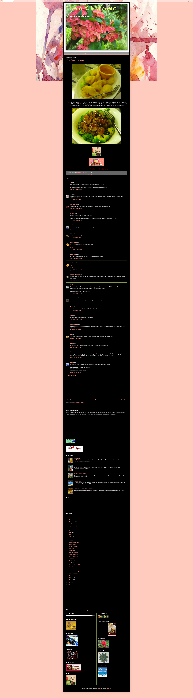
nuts (71, 334)
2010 (69, 584)
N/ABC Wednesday (73, 554)
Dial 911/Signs (72, 544)
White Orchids (72, 567)
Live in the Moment (91, 8)
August (71, 528)
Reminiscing (77, 458)
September (72, 526)
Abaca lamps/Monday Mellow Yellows (83, 488)
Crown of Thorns (73, 569)
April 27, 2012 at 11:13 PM (76, 270)
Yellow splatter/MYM (74, 556)
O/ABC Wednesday (73, 546)
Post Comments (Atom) (78, 402)
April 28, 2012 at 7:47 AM (76, 293)
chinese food (73, 174)
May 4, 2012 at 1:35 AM (75, 338)
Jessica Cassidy (73, 324)
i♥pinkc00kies (73, 298)
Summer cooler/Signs (74, 571)
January (71, 579)
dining (77, 174)
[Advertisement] (96, 387)
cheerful (72, 352)
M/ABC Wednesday (73, 562)
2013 (69, 516)
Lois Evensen (73, 225)
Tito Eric (72, 284)
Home (67, 53)
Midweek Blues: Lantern (80, 473)
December (72, 519)
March (71, 575)
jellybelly (72, 213)
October (71, 524)
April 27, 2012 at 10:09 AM (76, 237)
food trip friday (88, 174)
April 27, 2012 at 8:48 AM (76, 229)
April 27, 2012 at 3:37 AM (76, 199)
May (70, 534)
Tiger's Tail (71, 558)
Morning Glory (72, 550)
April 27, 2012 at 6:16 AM (76, 208)
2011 (69, 582)
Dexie (71, 315)
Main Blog (83, 53)
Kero (71, 182)
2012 (69, 518)
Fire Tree (71, 540)
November (72, 521)
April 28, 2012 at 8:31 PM (76, 302)
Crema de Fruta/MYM (74, 564)
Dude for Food (73, 204)
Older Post (123, 399)
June (70, 532)
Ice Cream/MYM (73, 538)
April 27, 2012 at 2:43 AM (76, 189)
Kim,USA (72, 267)
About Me (74, 53)
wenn (71, 233)
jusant (99, 688)
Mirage (71, 306)
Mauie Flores (73, 254)
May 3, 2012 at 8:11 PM (75, 329)
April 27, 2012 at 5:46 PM (76, 258)
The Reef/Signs (77, 481)
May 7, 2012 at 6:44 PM (75, 347)
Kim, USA (72, 263)
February (71, 577)
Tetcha (71, 343)
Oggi (71, 194)
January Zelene (73, 242)
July (70, 530)
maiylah (72, 362)
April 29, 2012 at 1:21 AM (76, 310)
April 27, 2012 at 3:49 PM (76, 249)
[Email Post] (91, 172)
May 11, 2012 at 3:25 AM (75, 372)
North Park (95, 174)
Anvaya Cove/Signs (73, 552)
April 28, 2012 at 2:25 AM (76, 280)
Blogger (109, 688)
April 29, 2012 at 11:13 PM (76, 319)
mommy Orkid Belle (75, 274)
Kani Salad (71, 548)
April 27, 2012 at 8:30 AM (76, 220)
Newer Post (69, 399)
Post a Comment (72, 375)
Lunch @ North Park (75, 61)
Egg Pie (71, 247)
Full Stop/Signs (77, 466)
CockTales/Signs (73, 560)
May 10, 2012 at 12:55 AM (76, 357)
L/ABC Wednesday (73, 573)
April (70, 536)
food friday (82, 174)
